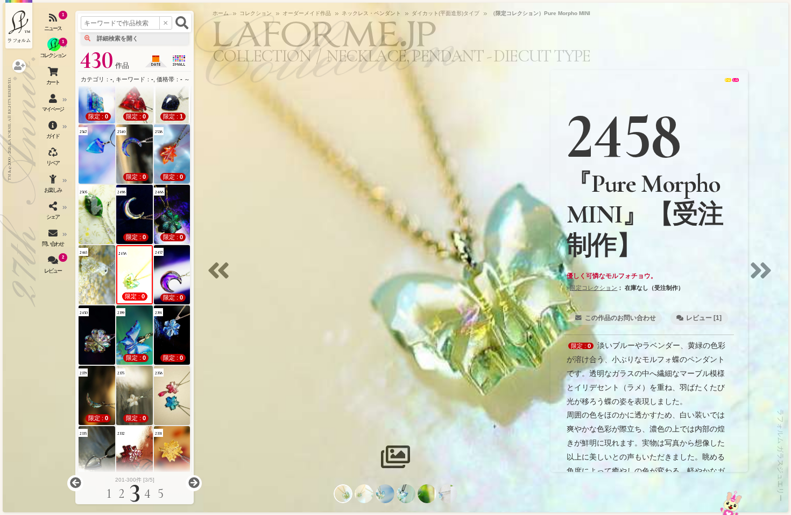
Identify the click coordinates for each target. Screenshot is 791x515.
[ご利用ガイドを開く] (54, 132)
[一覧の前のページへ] (75, 483)
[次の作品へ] (764, 277)
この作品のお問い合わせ (620, 318)
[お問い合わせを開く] (54, 239)
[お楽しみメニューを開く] (54, 185)
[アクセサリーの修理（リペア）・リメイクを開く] (54, 158)
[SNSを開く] (54, 212)
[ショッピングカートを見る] (54, 78)
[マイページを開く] (54, 105)
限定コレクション (593, 287)
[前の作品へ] (221, 277)
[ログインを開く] (19, 66)
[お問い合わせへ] (731, 503)
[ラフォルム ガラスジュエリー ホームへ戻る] (18, 24)
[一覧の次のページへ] (194, 483)
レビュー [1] (704, 318)
